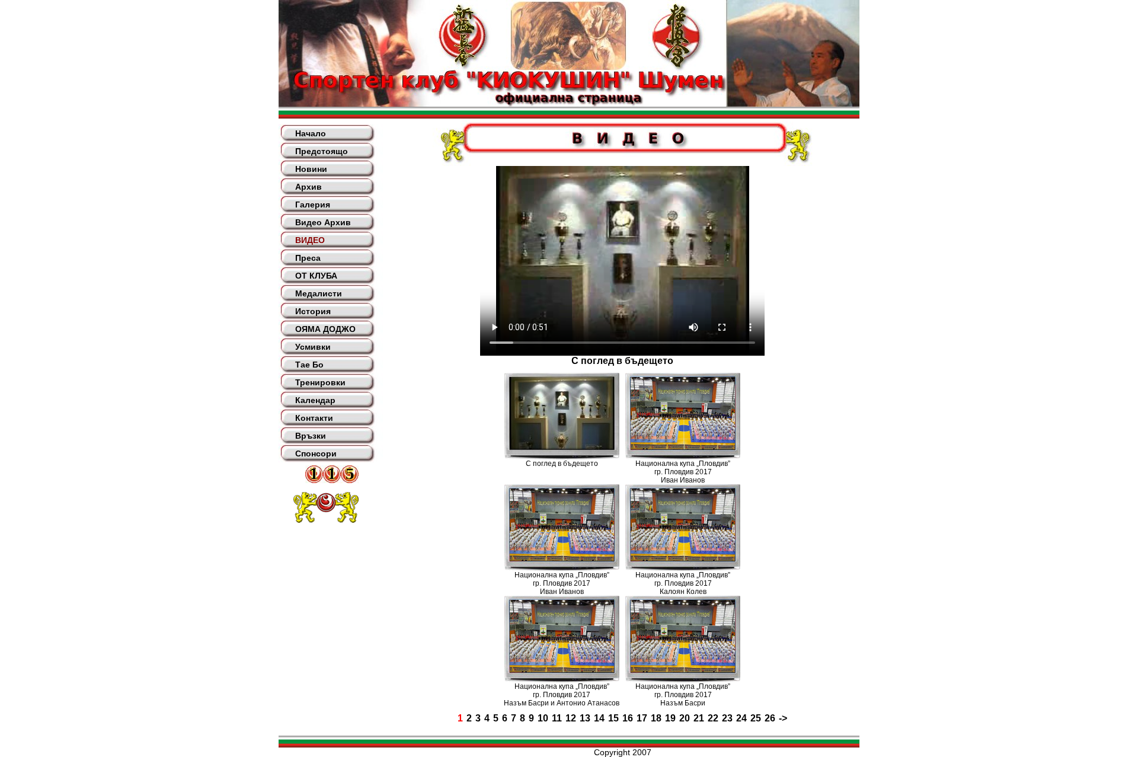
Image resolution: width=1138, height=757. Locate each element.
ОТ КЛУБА (316, 275)
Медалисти (318, 293)
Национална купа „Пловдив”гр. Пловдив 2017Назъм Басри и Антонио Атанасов (561, 694)
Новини (311, 169)
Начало (310, 133)
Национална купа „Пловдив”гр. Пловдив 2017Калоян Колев (682, 583)
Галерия (312, 204)
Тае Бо (309, 364)
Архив (308, 186)
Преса (308, 258)
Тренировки (320, 382)
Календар (315, 400)
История (313, 311)
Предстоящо (321, 151)
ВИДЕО (310, 240)
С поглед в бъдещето (562, 463)
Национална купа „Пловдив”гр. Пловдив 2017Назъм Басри (682, 694)
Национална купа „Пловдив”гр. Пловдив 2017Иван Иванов (682, 471)
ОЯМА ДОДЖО (325, 329)
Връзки (310, 435)
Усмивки (313, 347)
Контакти (314, 418)
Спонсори (316, 453)
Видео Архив (323, 222)
